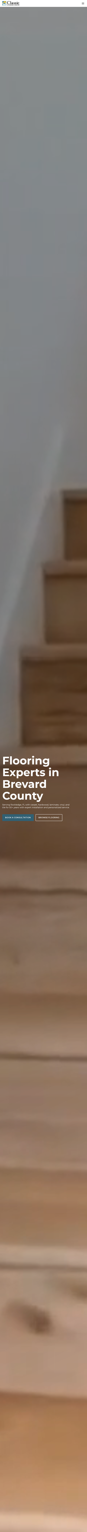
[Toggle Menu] (83, 3)
